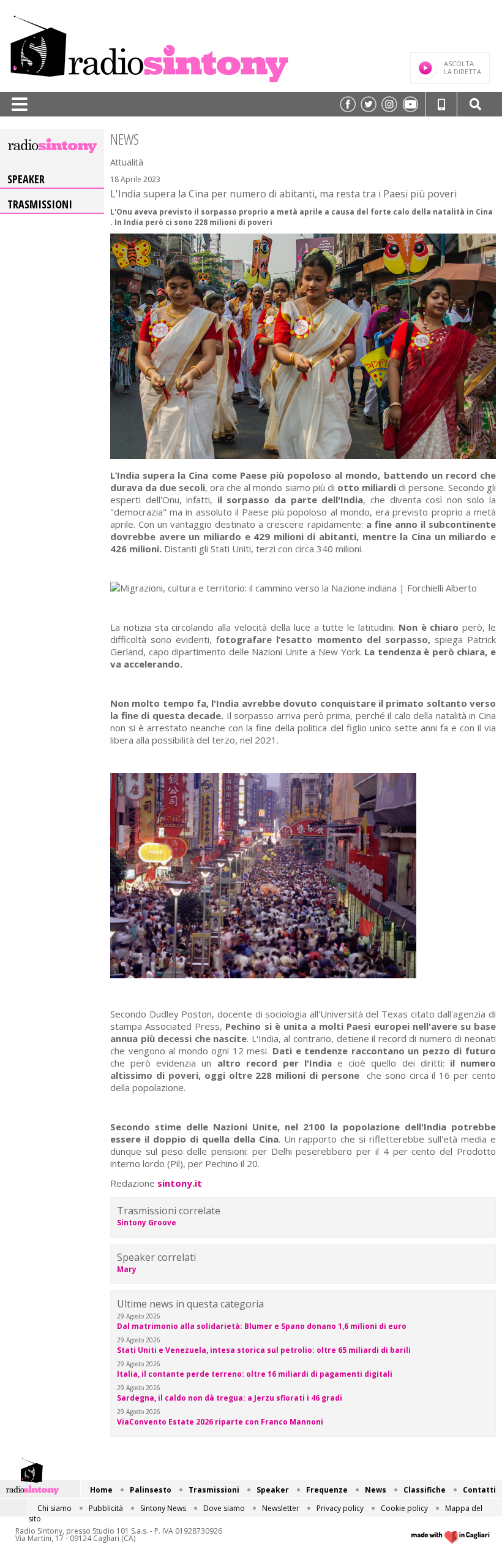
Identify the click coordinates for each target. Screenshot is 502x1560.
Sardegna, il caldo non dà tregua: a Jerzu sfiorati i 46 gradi (229, 1398)
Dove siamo (224, 1508)
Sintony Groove (146, 1222)
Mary (127, 1269)
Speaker (26, 179)
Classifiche (424, 1490)
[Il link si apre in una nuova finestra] (348, 104)
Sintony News (163, 1508)
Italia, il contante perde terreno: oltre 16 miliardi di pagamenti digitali (254, 1374)
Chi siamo (54, 1508)
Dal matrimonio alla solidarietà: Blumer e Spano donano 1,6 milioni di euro (261, 1326)
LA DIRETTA (462, 67)
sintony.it (179, 1183)
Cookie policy (404, 1508)
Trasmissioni (39, 204)
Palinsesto (150, 1490)
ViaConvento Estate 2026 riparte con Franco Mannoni (220, 1422)
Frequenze (327, 1490)
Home (101, 1490)
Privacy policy (340, 1508)
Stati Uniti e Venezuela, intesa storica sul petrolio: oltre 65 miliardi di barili (264, 1350)
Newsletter (280, 1508)
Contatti (479, 1490)
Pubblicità (106, 1508)
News (375, 1490)
